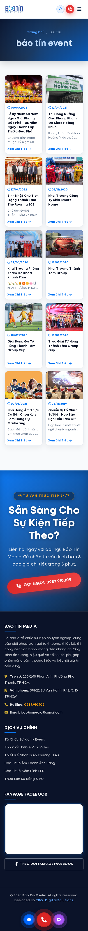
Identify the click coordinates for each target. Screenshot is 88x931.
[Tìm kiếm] (60, 9)
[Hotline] (44, 920)
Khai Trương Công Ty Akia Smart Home (63, 200)
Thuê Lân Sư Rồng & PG (24, 779)
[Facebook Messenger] (59, 920)
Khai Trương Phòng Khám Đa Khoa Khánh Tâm (23, 273)
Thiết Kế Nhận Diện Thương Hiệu (32, 755)
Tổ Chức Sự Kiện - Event (25, 739)
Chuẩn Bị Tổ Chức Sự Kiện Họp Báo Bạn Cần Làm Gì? (62, 415)
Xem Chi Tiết (17, 149)
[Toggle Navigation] (79, 9)
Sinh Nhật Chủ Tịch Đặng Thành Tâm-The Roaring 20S (23, 200)
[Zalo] (29, 920)
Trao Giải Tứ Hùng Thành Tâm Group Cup (63, 346)
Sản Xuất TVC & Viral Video (27, 747)
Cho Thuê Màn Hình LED (24, 771)
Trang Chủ (35, 32)
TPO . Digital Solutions (54, 900)
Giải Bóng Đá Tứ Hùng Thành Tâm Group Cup (21, 346)
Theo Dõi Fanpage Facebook (46, 864)
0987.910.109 (34, 704)
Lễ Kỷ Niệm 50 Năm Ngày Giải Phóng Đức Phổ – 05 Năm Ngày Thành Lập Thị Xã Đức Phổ (22, 123)
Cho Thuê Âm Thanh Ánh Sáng (30, 763)
